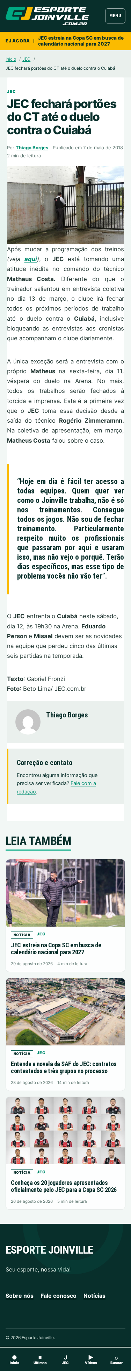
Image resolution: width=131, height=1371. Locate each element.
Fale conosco (59, 1295)
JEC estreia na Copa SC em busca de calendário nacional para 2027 (81, 41)
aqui (30, 258)
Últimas (40, 1359)
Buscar (116, 1359)
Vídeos (91, 1359)
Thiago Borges (32, 147)
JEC (26, 59)
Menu (115, 15)
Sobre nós (20, 1295)
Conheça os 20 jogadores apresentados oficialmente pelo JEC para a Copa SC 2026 (64, 1186)
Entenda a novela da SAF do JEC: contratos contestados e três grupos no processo (64, 1067)
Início (11, 59)
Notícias (94, 1295)
